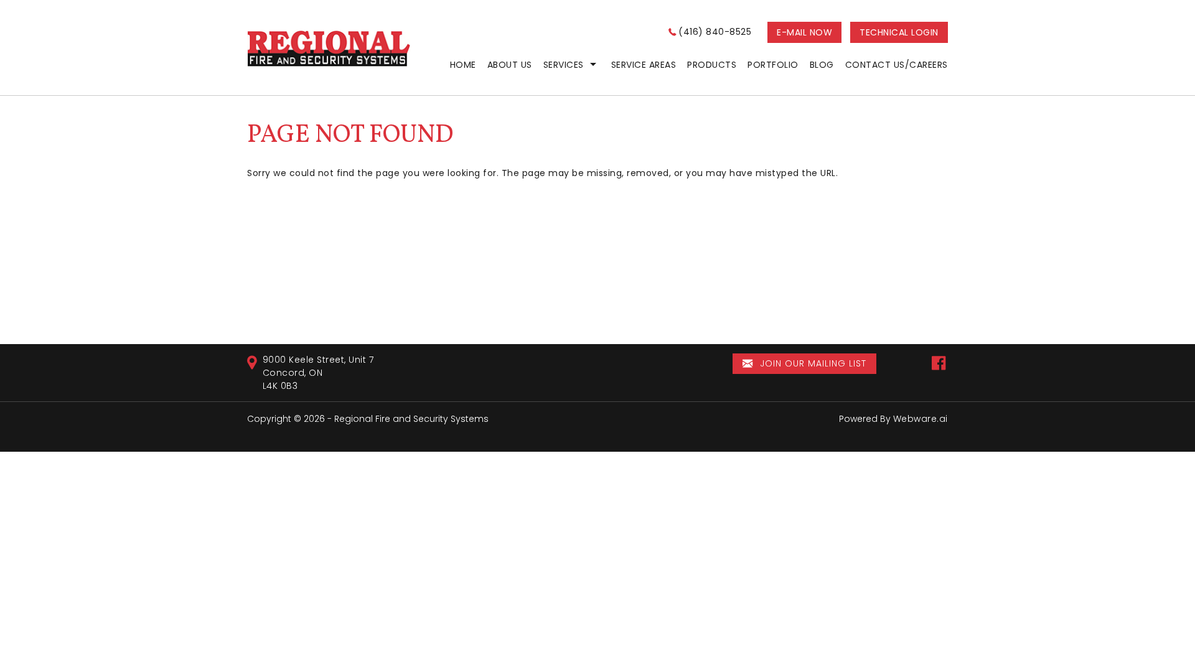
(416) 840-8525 (714, 32)
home (463, 64)
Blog (822, 64)
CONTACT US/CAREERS (896, 64)
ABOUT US (509, 64)
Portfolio (773, 64)
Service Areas (644, 64)
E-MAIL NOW (804, 32)
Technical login (899, 32)
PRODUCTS (711, 64)
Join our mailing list (811, 363)
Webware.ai (920, 419)
